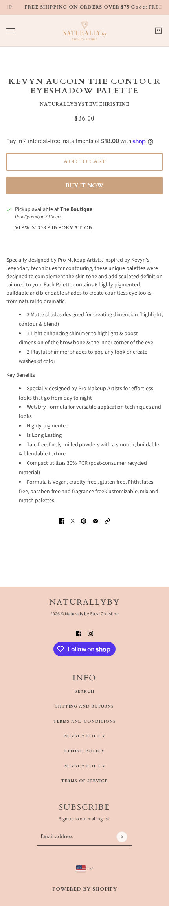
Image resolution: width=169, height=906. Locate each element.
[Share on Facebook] (62, 521)
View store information (54, 228)
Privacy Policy (84, 736)
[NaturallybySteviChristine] (84, 30)
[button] (107, 521)
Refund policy (84, 751)
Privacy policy (84, 766)
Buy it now (84, 185)
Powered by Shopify (84, 889)
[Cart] (158, 30)
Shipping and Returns (84, 706)
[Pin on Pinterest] (84, 521)
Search (84, 691)
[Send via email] (95, 521)
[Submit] (121, 836)
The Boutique (76, 209)
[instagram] (90, 633)
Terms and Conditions (84, 721)
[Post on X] (73, 521)
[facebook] (78, 633)
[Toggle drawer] (10, 30)
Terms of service (84, 781)
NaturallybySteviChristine (84, 104)
